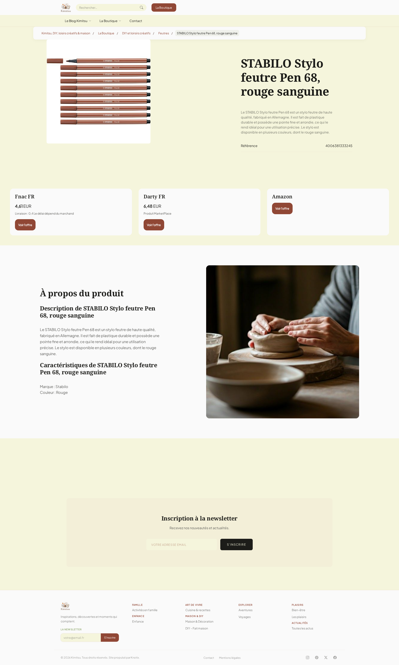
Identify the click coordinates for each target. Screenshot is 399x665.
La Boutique (164, 7)
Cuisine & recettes (197, 610)
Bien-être (298, 610)
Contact (135, 21)
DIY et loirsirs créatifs (136, 33)
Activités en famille (145, 610)
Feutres (163, 33)
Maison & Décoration (199, 621)
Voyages (245, 617)
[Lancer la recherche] (141, 7)
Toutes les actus (302, 628)
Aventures (245, 610)
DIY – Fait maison (196, 628)
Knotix (135, 657)
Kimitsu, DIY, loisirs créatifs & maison (66, 33)
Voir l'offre (25, 225)
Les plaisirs (299, 617)
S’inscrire (236, 544)
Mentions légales (230, 657)
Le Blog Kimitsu (76, 21)
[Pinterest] (316, 657)
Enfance (138, 621)
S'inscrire (110, 637)
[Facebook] (335, 657)
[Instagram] (307, 657)
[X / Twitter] (326, 657)
